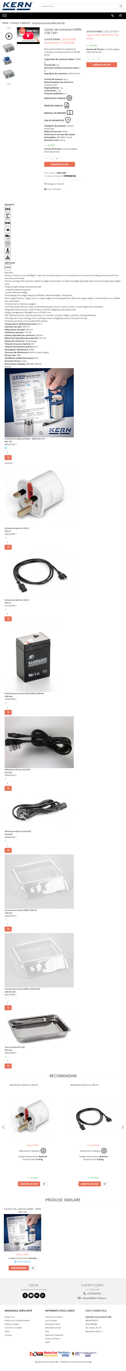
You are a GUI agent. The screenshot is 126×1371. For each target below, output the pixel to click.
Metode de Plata (52, 1324)
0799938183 (94, 1293)
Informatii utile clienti (60, 1310)
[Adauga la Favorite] (44, 1183)
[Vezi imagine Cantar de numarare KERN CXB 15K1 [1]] (8, 60)
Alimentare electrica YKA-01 (17, 528)
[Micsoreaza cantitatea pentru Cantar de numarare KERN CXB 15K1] (46, 158)
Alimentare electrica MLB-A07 (18, 831)
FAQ (47, 1331)
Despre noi (9, 1317)
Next (8, 83)
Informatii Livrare (53, 1327)
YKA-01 (8, 531)
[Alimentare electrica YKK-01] (93, 1118)
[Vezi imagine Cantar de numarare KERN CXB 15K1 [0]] (8, 48)
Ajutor (7, 1331)
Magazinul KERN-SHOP (18, 1310)
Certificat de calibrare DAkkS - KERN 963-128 (24, 438)
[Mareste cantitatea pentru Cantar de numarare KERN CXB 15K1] (56, 158)
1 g (57, 64)
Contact (8, 1335)
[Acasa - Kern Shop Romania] (17, 6)
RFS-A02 (8, 1050)
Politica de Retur (52, 1338)
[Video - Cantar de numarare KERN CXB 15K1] (28, 35)
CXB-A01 (8, 913)
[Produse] (5, 16)
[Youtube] (31, 1295)
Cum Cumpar (51, 1320)
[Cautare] (121, 6)
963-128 (8, 441)
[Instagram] (42, 1295)
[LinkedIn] (36, 1295)
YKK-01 (8, 602)
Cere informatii (53, 189)
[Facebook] (25, 1295)
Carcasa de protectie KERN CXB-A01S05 (22, 988)
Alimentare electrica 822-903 (17, 769)
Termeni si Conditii (13, 1327)
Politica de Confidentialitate (17, 1320)
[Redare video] (8, 36)
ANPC (47, 1342)
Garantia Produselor (54, 1335)
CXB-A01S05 (10, 991)
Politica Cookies (12, 1324)
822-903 (8, 772)
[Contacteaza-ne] (112, 15)
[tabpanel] (28, 35)
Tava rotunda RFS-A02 (15, 1047)
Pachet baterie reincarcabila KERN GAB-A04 (24, 693)
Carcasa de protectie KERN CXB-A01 (21, 910)
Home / (6, 22)
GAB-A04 (8, 696)
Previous (8, 28)
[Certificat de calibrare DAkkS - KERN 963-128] (22, 1232)
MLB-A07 (9, 834)
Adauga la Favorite (55, 183)
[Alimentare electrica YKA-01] (33, 1117)
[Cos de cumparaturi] (120, 15)
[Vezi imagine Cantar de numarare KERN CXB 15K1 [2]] (8, 74)
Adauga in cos (59, 164)
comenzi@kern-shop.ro (93, 1298)
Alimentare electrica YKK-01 (17, 600)
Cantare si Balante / (21, 22)
